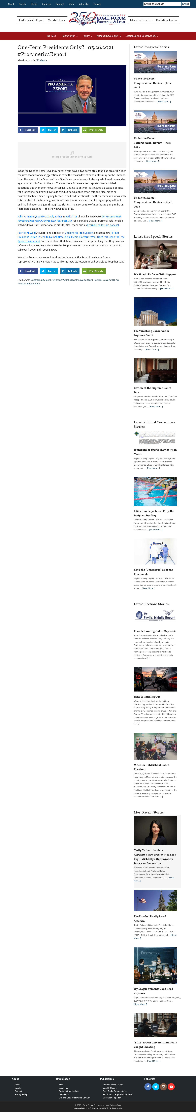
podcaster (71, 216)
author (58, 216)
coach (49, 216)
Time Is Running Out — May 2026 (154, 631)
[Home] (97, 20)
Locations (63, 1088)
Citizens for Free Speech (79, 232)
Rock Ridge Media (114, 1108)
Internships (64, 1094)
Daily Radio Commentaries (115, 1091)
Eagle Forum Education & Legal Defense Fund (102, 1105)
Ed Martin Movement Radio (55, 280)
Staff (61, 1084)
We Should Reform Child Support (155, 274)
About (11, 4)
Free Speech (86, 280)
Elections (74, 280)
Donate (97, 4)
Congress (35, 280)
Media (34, 4)
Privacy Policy (21, 1094)
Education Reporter (112, 1098)
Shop (71, 4)
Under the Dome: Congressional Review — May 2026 (152, 143)
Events (22, 4)
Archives (46, 4)
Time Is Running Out (147, 697)
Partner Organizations (69, 1091)
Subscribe (84, 4)
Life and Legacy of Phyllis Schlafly (74, 1098)
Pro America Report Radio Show (117, 1094)
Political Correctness (104, 280)
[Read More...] (164, 101)
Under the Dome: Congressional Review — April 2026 (153, 202)
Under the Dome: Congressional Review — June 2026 (153, 83)
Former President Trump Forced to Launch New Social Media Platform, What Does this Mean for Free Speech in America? (71, 237)
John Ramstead (26, 216)
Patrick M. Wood (27, 232)
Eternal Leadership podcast (103, 225)
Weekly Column (110, 1088)
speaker (40, 216)
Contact (60, 4)
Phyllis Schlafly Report (113, 1084)
